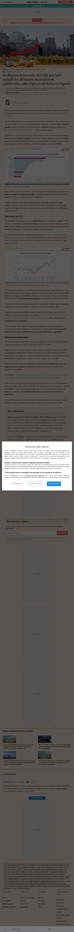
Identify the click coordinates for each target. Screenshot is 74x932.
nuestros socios (28, 450)
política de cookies (50, 458)
